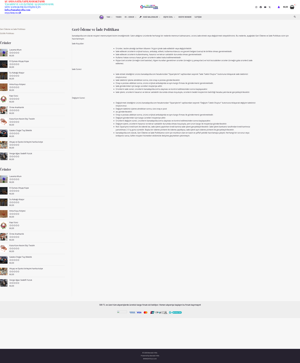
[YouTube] (265, 7)
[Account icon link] (279, 7)
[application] (111, 17)
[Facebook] (261, 7)
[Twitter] (270, 7)
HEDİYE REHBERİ (184, 17)
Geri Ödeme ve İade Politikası (12, 29)
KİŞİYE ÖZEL (168, 17)
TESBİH (118, 17)
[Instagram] (256, 7)
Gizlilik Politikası (7, 33)
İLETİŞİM (198, 17)
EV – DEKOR (129, 17)
